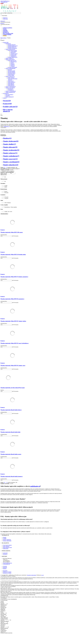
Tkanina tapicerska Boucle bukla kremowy (11, 476)
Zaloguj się (5, 17)
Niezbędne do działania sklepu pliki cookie (10, 580)
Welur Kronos (11, 82)
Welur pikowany (12, 60)
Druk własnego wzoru (7, 547)
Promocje (7, 103)
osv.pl (42, 575)
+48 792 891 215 (3, 2)
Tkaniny (5, 42)
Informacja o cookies (7, 572)
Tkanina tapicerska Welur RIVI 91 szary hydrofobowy (14, 343)
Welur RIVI (11, 85)
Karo (12, 62)
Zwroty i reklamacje (7, 539)
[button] (1, 3)
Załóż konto (5, 18)
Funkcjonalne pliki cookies (5, 584)
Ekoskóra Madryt (12, 46)
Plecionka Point (11, 73)
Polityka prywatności (7, 571)
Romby (12, 65)
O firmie (4, 538)
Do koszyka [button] (16, 235)
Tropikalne (13, 56)
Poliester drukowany (12, 57)
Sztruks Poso (11, 74)
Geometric (11, 90)
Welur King (11, 80)
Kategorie (2, 40)
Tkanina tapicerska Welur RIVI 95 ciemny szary (12, 365)
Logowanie (5, 552)
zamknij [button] (2, 601)
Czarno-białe (13, 51)
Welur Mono (11, 84)
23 (6, 167)
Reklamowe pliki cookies (5, 591)
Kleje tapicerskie (9, 94)
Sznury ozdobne (10, 96)
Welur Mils (11, 83)
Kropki (12, 63)
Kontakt (4, 537)
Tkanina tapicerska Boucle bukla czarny (10, 454)
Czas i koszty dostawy (7, 545)
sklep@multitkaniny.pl (4, 1)
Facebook (5, 566)
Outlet (5, 97)
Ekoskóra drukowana (13, 45)
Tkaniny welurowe (10, 76)
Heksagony (13, 61)
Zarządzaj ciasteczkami (31, 575)
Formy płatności (6, 546)
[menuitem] (41, 27)
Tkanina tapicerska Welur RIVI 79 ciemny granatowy (14, 276)
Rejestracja (5, 554)
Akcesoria (6, 93)
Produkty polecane (10, 106)
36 (12, 169)
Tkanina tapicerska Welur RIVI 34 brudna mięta (13, 254)
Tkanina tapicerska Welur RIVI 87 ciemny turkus (13, 321)
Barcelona (10, 88)
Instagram (5, 567)
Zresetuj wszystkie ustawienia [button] (6, 632)
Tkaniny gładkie (10, 58)
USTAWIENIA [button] (3, 598)
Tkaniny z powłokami (11, 91)
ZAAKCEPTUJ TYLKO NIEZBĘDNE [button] (8, 599)
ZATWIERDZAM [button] (4, 595)
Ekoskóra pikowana (12, 48)
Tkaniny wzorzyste (10, 87)
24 (11, 169)
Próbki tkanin (5, 548)
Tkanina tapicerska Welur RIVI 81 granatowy (12, 299)
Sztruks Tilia (11, 75)
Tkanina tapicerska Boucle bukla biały (10, 432)
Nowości (7, 100)
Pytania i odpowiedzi (7, 540)
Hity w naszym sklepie (7, 110)
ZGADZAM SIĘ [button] (3, 600)
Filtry (1, 115)
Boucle (10, 69)
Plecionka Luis (11, 70)
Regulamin (5, 570)
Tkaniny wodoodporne (11, 86)
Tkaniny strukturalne (10, 68)
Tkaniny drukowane (10, 49)
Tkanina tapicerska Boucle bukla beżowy (11, 410)
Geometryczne (13, 53)
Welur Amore (11, 77)
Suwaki (8, 95)
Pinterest (4, 568)
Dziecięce (13, 52)
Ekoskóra (8, 43)
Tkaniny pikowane (10, 59)
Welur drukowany (12, 50)
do (11, 173)
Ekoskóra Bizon (12, 44)
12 (10, 169)
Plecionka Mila (11, 71)
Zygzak (12, 66)
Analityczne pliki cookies (5, 587)
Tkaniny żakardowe (10, 92)
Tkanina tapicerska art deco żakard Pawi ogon (12, 387)
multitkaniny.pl (6, 126)
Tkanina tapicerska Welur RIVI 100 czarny (11, 232)
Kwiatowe (13, 54)
